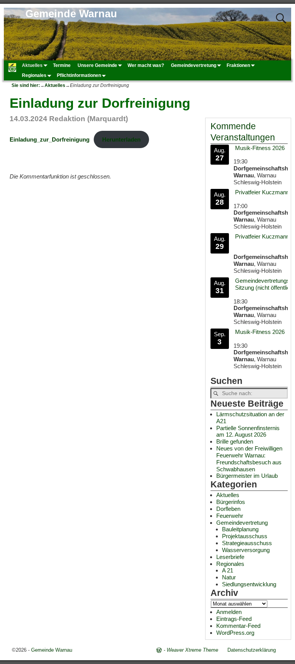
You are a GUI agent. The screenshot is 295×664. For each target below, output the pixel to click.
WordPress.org (235, 632)
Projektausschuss (244, 536)
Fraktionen (238, 65)
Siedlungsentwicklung (249, 584)
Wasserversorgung (246, 550)
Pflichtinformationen (79, 75)
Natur (229, 577)
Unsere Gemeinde (97, 65)
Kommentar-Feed (238, 625)
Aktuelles (32, 65)
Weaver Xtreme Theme (192, 650)
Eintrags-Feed (234, 619)
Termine (62, 65)
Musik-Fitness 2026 (260, 148)
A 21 (227, 570)
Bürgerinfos (230, 502)
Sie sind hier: (26, 85)
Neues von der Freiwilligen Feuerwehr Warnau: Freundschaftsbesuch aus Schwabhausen (249, 458)
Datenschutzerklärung (251, 650)
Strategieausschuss (247, 543)
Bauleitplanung (240, 529)
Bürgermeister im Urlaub (247, 475)
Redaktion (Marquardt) (88, 119)
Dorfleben (228, 509)
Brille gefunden (234, 441)
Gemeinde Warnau (71, 14)
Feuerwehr (229, 515)
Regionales (34, 75)
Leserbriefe (230, 557)
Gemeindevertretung (193, 65)
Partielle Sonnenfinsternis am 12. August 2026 (248, 431)
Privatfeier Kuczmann (262, 192)
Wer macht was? (146, 65)
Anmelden (229, 612)
